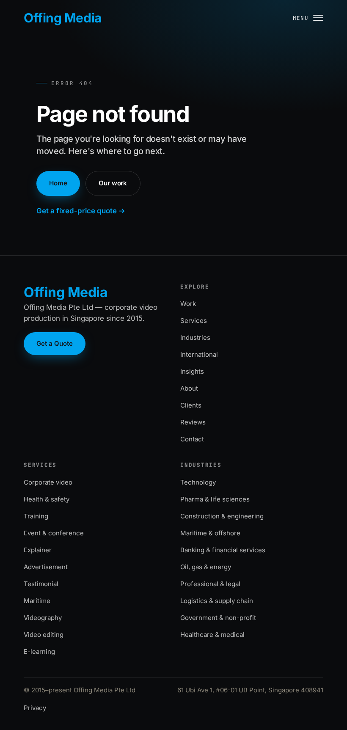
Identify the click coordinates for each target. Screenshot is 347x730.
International (199, 354)
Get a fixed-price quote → (80, 211)
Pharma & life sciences (215, 499)
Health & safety (46, 499)
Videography (43, 618)
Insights (192, 371)
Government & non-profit (218, 618)
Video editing (43, 635)
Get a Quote (54, 343)
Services (193, 321)
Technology (198, 482)
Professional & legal (210, 584)
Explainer (38, 550)
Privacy (35, 708)
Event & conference (54, 533)
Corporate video (48, 482)
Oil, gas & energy (205, 567)
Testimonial (41, 584)
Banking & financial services (222, 550)
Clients (190, 405)
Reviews (193, 422)
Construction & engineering (222, 516)
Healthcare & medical (212, 635)
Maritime (37, 601)
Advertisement (46, 567)
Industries (195, 337)
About (189, 388)
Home (58, 183)
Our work (113, 183)
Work (188, 304)
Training (36, 516)
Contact (192, 439)
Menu (301, 18)
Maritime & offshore (210, 533)
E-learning (39, 651)
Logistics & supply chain (216, 601)
